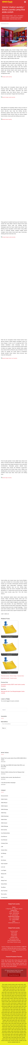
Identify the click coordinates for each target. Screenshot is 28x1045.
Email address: (4, 721)
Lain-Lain (3, 866)
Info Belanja (3, 853)
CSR (2, 846)
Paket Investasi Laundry (14, 939)
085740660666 (16, 918)
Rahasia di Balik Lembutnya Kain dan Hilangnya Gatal (12, 772)
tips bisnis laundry (5, 678)
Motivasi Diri (3, 873)
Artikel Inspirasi (4, 805)
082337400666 (16, 919)
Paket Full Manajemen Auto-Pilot (14, 940)
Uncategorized (4, 897)
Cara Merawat (4, 839)
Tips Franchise (4, 890)
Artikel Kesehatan (5, 816)
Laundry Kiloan (14, 935)
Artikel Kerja (3, 812)
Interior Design (13, 675)
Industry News (4, 850)
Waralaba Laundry (14, 937)
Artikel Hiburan (4, 802)
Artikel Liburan (4, 822)
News (2, 877)
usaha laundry (14, 678)
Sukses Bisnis (4, 883)
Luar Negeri (3, 870)
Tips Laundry (4, 894)
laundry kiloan (21, 675)
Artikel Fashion (4, 799)
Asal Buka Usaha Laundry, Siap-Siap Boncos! (11, 777)
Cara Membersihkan (5, 833)
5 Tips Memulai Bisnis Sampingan (8, 782)
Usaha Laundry (14, 932)
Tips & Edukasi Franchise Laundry (14, 942)
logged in (9, 701)
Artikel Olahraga (4, 826)
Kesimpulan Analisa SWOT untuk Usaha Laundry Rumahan (13, 685)
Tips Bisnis (3, 887)
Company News (4, 843)
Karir (2, 856)
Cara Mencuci (4, 836)
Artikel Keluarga (4, 809)
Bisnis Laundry (14, 934)
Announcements (4, 795)
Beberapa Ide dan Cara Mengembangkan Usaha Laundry (12, 692)
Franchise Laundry (14, 931)
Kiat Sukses (3, 860)
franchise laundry (5, 675)
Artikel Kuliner (4, 819)
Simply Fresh (4, 880)
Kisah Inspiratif (4, 863)
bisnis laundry (4, 829)
